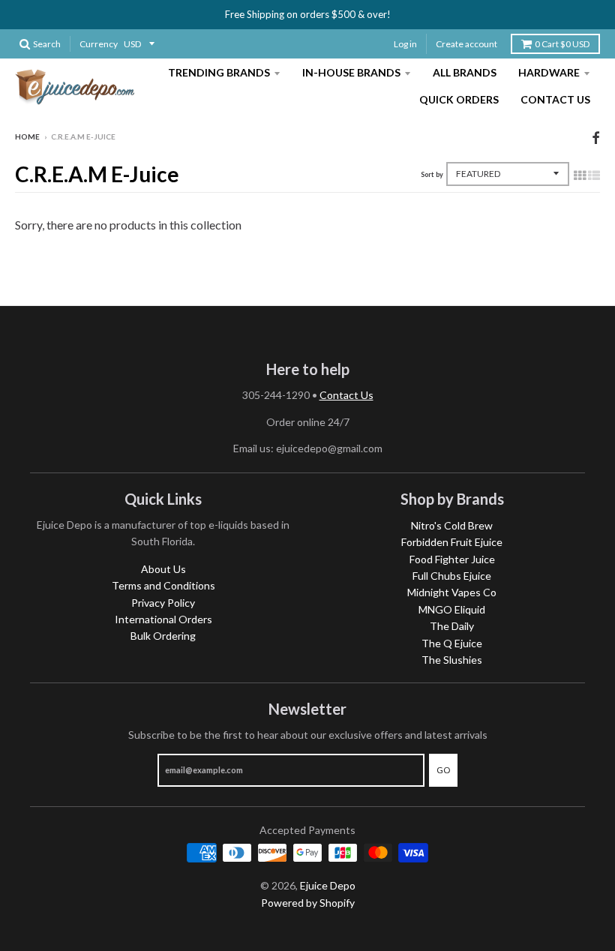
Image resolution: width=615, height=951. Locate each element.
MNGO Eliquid (451, 609)
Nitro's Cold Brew (452, 525)
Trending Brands (219, 72)
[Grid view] (580, 174)
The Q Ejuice (452, 643)
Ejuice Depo (328, 885)
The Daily (452, 626)
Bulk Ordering (163, 635)
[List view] (594, 174)
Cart (562, 44)
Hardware (549, 72)
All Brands (464, 72)
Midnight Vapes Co (451, 592)
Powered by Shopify (308, 902)
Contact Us (555, 99)
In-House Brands (351, 72)
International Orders (163, 619)
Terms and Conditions (163, 585)
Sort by (432, 174)
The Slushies (452, 659)
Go (443, 770)
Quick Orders (459, 99)
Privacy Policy (163, 602)
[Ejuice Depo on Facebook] (596, 137)
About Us (163, 568)
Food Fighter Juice (452, 559)
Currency (99, 44)
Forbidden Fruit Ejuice (451, 542)
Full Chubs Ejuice (451, 575)
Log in (405, 44)
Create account (466, 44)
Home (27, 136)
